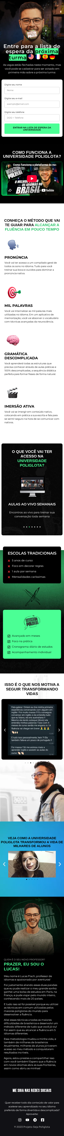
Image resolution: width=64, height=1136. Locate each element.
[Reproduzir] (32, 864)
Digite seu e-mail (13, 98)
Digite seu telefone (14, 112)
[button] (26, 526)
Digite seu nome (13, 84)
